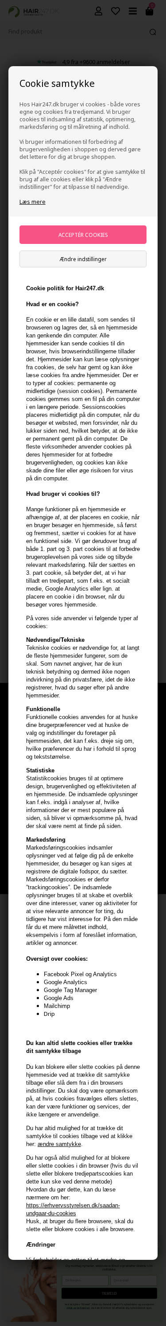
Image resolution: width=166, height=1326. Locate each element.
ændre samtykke (59, 1144)
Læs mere (32, 202)
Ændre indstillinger (83, 258)
